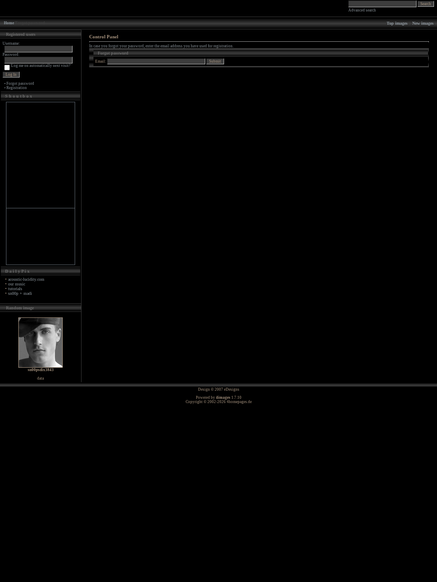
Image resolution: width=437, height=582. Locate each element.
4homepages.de (239, 402)
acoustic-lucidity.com (26, 279)
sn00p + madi (20, 293)
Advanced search (362, 10)
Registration (16, 88)
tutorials (15, 288)
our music (16, 284)
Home (9, 23)
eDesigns (231, 389)
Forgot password (20, 83)
